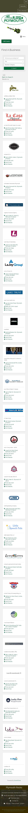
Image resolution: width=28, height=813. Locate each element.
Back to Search (7, 77)
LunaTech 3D (7, 766)
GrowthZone (17, 780)
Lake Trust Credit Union (9, 300)
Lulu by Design (7, 737)
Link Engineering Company (10, 505)
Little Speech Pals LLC (9, 535)
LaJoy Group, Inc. (8, 271)
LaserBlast (6, 329)
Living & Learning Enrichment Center (12, 564)
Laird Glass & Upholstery (10, 241)
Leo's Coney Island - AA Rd (10, 447)
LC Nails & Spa (7, 418)
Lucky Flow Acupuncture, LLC (11, 708)
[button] (23, 6)
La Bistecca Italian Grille (9, 96)
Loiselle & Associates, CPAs (10, 651)
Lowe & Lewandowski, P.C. (10, 681)
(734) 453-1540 (15, 798)
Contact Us (15, 800)
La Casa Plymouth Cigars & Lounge (12, 125)
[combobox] (14, 61)
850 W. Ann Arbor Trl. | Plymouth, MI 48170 (15, 795)
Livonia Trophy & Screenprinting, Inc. (12, 593)
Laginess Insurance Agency (10, 212)
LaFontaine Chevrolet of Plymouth (12, 183)
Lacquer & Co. (7, 154)
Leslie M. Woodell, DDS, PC (10, 476)
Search (14, 68)
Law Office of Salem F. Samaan (11, 389)
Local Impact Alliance (9, 622)
